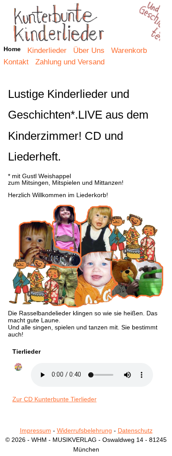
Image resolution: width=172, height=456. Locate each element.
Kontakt (16, 61)
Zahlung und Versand (70, 61)
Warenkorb (129, 50)
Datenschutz (135, 430)
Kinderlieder (47, 50)
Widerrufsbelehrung (84, 430)
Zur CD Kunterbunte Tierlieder (54, 399)
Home (86, 24)
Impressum (35, 430)
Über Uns (89, 50)
